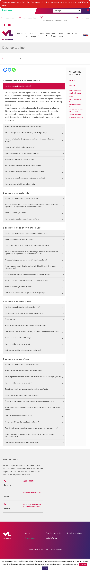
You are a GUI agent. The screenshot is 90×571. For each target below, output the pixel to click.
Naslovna (20, 34)
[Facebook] (5, 70)
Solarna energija (75, 104)
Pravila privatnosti (53, 533)
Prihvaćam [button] (83, 564)
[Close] (87, 2)
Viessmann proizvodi (76, 118)
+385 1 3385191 (29, 481)
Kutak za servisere (74, 533)
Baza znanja (33, 35)
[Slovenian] (87, 35)
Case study (53, 35)
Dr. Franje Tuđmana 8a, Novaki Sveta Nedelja (32, 506)
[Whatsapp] (14, 70)
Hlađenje (72, 86)
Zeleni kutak (7, 10)
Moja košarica (51, 538)
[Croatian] (84, 35)
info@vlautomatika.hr (31, 493)
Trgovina (42, 34)
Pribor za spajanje (75, 99)
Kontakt (77, 34)
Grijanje (72, 80)
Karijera (70, 34)
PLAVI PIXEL (40, 549)
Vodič (48, 34)
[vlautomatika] (7, 39)
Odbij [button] (45, 568)
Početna (4, 59)
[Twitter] (9, 70)
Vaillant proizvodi (75, 115)
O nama (27, 35)
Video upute (61, 35)
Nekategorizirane (75, 90)
